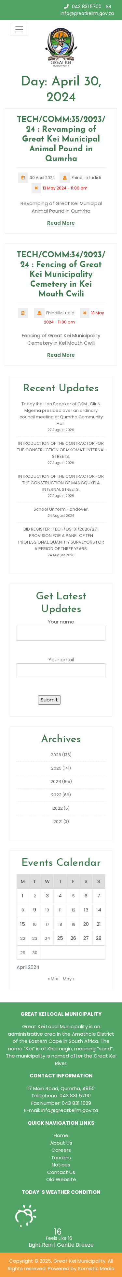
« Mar (53, 979)
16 (35, 924)
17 (47, 924)
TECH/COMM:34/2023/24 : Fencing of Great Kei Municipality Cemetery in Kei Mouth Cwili (61, 274)
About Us (61, 1142)
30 (34, 953)
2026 (56, 755)
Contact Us (61, 1172)
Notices (61, 1164)
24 (47, 938)
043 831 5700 (87, 6)
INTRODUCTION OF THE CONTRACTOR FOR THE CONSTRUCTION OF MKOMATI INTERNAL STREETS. (61, 449)
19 (73, 924)
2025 (56, 768)
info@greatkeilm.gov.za (87, 13)
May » (69, 979)
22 (22, 938)
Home (61, 1135)
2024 (55, 781)
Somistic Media (96, 1268)
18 (60, 924)
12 (73, 910)
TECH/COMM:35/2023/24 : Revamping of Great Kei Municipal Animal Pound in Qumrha (61, 139)
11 (60, 910)
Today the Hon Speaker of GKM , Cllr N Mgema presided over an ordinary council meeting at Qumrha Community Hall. (61, 414)
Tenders (61, 1157)
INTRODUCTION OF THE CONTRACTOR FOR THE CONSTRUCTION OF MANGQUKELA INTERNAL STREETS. (61, 482)
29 (22, 953)
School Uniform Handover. (61, 509)
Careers (61, 1150)
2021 (57, 822)
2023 (56, 795)
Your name (61, 621)
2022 (57, 808)
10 (47, 910)
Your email (61, 659)
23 (34, 938)
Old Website (61, 1179)
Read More (61, 222)
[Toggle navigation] (19, 29)
